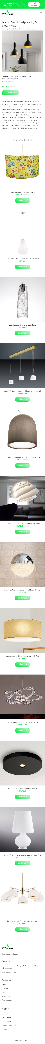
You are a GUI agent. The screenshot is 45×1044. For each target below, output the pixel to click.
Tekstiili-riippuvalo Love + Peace (22, 192)
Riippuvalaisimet (7, 79)
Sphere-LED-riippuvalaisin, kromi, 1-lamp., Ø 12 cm (22, 590)
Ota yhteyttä (6, 1017)
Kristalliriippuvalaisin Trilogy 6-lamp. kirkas (23, 722)
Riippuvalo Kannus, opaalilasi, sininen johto (22, 259)
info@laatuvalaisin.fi (9, 973)
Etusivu (4, 29)
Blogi (3, 1014)
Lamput (4, 985)
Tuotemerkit (26, 77)
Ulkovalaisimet (7, 1000)
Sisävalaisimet (16, 77)
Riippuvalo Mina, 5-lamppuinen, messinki (22, 921)
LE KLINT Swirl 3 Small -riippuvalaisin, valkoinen (22, 524)
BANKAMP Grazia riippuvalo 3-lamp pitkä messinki (22, 391)
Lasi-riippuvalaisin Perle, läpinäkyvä (22, 325)
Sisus (3, 992)
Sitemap (5, 1029)
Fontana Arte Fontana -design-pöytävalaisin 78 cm (22, 855)
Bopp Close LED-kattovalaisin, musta (22, 789)
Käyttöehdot (6, 1021)
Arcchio (17, 79)
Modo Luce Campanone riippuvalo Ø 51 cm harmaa (22, 457)
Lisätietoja (10, 93)
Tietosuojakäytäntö (9, 1025)
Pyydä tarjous (34, 4)
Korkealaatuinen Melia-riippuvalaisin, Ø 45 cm (22, 656)
